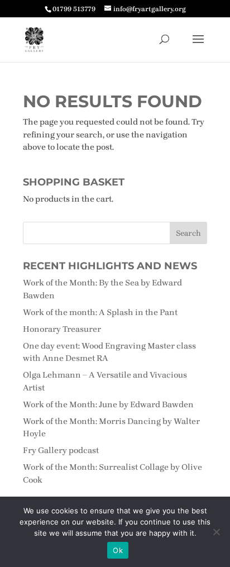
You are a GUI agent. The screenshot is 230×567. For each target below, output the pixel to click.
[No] (216, 531)
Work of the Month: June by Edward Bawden (108, 404)
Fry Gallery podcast (61, 450)
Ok (118, 550)
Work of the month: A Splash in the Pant (100, 312)
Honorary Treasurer (62, 329)
